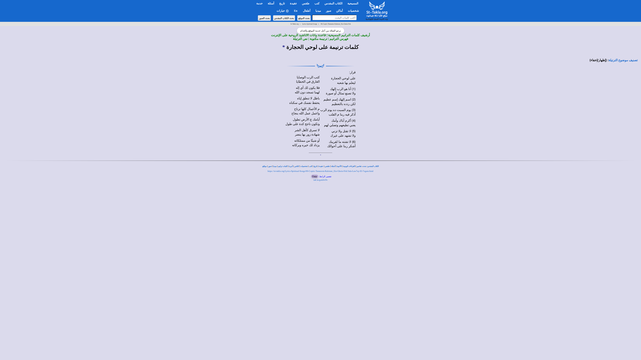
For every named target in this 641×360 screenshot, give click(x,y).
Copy (314, 176)
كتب (310, 166)
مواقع (264, 166)
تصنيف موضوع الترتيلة (623, 60)
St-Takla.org (294, 24)
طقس (327, 166)
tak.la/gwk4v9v (320, 180)
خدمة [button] (259, 3)
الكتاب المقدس (373, 166)
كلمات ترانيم (282, 166)
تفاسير (359, 166)
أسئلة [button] (271, 3)
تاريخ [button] (282, 3)
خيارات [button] (281, 10)
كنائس (296, 166)
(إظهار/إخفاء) (598, 60)
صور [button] (328, 10)
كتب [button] (316, 3)
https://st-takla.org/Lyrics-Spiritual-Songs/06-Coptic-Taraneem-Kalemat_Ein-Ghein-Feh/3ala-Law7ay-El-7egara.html (320, 171)
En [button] (296, 10)
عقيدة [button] (293, 3)
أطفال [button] (306, 10)
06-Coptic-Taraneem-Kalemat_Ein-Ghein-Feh (336, 24)
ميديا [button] (318, 10)
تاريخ (315, 166)
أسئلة (333, 166)
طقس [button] (305, 3)
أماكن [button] (339, 10)
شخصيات (303, 166)
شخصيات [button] (354, 10)
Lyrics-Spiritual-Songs (309, 24)
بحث (364, 166)
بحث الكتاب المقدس (284, 18)
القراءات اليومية (349, 166)
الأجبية (339, 166)
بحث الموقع (304, 18)
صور (270, 166)
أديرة (291, 166)
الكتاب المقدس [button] (334, 3)
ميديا (275, 166)
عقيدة (321, 166)
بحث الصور (264, 18)
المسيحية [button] (353, 3)
